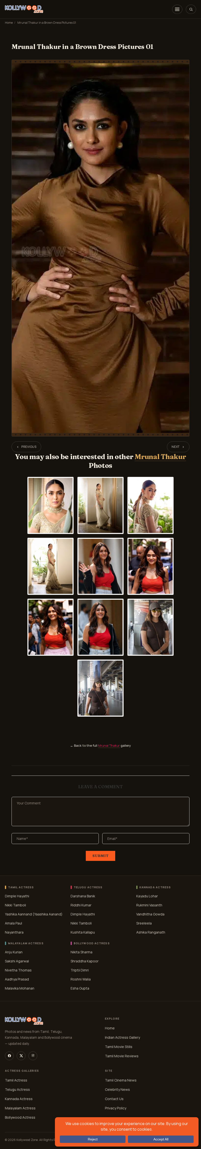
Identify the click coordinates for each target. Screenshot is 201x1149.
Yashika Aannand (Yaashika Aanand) (34, 914)
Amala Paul (13, 923)
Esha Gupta (80, 988)
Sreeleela (144, 923)
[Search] (191, 9)
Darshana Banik (83, 896)
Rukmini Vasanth (149, 905)
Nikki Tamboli (15, 905)
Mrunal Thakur (160, 456)
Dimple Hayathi (17, 896)
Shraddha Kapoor (85, 961)
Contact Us (114, 1098)
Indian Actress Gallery (122, 1037)
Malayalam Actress (20, 1107)
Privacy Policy (115, 1107)
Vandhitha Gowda (150, 914)
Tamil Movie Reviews (121, 1055)
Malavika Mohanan (19, 988)
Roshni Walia (81, 979)
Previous (29, 447)
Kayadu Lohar (147, 896)
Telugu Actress (17, 1089)
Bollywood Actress (20, 1117)
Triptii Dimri (80, 970)
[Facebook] (9, 1055)
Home (9, 23)
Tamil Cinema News (121, 1080)
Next (176, 447)
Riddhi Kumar (81, 905)
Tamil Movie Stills (118, 1046)
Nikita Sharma (81, 952)
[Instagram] (32, 1055)
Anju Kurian (14, 952)
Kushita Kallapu (83, 932)
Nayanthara (14, 932)
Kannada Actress (19, 1098)
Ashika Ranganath (150, 932)
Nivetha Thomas (18, 970)
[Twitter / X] (21, 1055)
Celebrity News (117, 1089)
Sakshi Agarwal (17, 961)
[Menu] (177, 9)
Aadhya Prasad (17, 979)
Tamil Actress (16, 1080)
